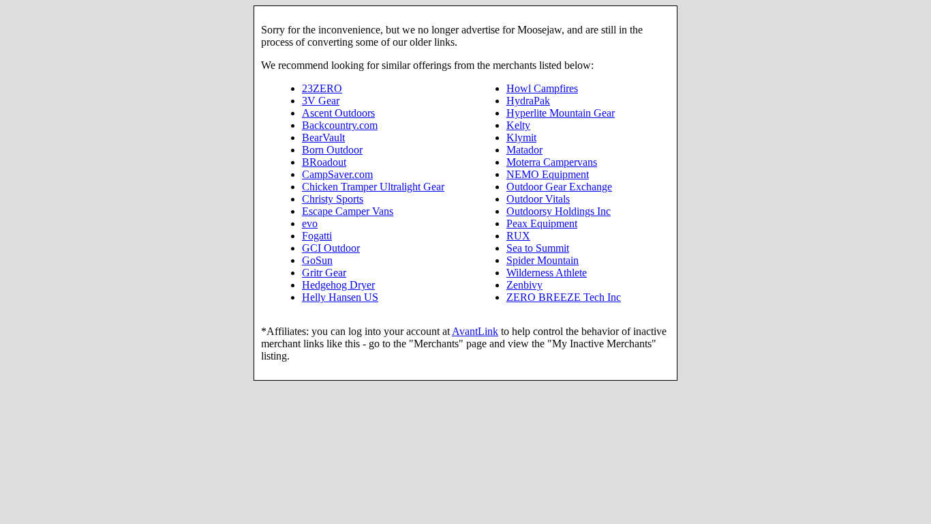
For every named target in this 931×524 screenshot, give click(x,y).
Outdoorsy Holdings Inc (558, 211)
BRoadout (324, 162)
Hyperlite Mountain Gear (560, 113)
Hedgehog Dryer (338, 285)
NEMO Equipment (547, 174)
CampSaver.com (337, 174)
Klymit (521, 137)
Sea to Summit (537, 248)
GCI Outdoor (331, 248)
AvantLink (475, 331)
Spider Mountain (542, 260)
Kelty (518, 125)
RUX (518, 236)
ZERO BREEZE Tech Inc (563, 297)
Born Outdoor (332, 150)
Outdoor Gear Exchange (559, 186)
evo (310, 223)
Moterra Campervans (551, 162)
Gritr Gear (324, 272)
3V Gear (320, 100)
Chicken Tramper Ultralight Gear (373, 186)
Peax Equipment (541, 223)
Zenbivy (524, 285)
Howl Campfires (542, 88)
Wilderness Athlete (546, 272)
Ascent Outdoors (338, 113)
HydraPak (528, 100)
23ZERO (322, 88)
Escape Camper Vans (347, 211)
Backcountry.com (340, 125)
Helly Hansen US (340, 297)
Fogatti (317, 236)
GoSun (317, 260)
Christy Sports (332, 199)
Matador (524, 150)
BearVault (323, 137)
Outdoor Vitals (538, 199)
